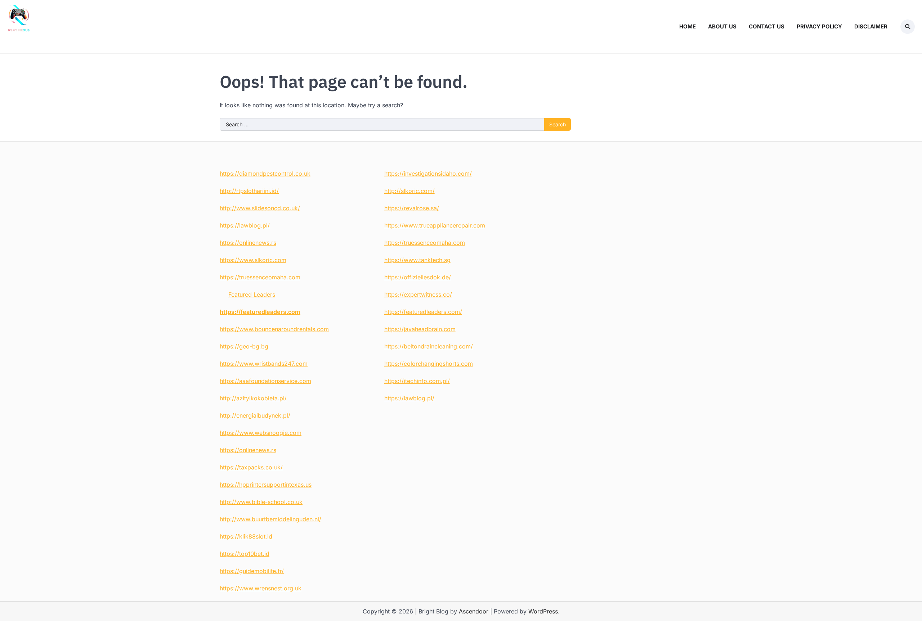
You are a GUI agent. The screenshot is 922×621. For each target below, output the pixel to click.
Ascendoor (473, 611)
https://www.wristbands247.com (264, 363)
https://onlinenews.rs (248, 242)
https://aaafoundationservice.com (265, 380)
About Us (722, 26)
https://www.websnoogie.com (260, 432)
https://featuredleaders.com (260, 311)
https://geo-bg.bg (244, 346)
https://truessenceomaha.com (260, 277)
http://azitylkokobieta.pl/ (253, 398)
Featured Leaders (251, 294)
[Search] (907, 26)
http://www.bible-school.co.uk (261, 501)
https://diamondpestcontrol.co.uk (265, 173)
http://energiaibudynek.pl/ (255, 415)
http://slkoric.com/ (409, 190)
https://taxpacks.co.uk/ (251, 467)
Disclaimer (870, 26)
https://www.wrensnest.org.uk (260, 588)
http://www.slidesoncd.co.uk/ (260, 208)
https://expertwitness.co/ (418, 294)
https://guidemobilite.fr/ (252, 571)
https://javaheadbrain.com (420, 329)
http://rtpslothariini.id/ (249, 190)
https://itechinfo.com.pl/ (417, 380)
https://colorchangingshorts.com (428, 363)
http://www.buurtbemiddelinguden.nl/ (270, 519)
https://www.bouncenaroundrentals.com (274, 329)
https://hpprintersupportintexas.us (266, 484)
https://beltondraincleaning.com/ (428, 346)
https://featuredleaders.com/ (423, 311)
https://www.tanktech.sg (417, 260)
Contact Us (766, 26)
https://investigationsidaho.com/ (428, 173)
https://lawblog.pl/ (245, 225)
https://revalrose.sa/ (411, 208)
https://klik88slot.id (246, 536)
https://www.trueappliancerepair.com (434, 225)
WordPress (543, 611)
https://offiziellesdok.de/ (417, 277)
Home (687, 26)
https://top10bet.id (244, 553)
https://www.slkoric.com (253, 260)
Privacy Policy (819, 26)
